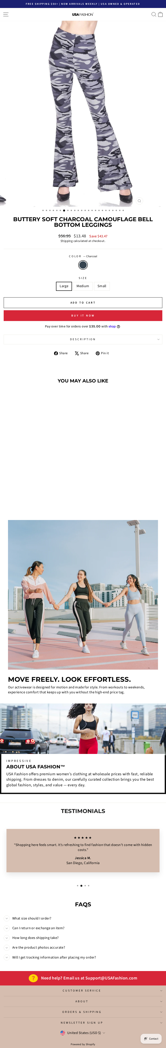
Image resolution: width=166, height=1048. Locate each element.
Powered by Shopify (83, 1044)
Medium (83, 286)
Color (83, 256)
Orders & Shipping (82, 1012)
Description (83, 339)
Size (83, 278)
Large (64, 286)
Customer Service (82, 990)
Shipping (67, 241)
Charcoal (83, 265)
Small (101, 286)
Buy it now (83, 316)
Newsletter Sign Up (82, 1023)
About (81, 1001)
